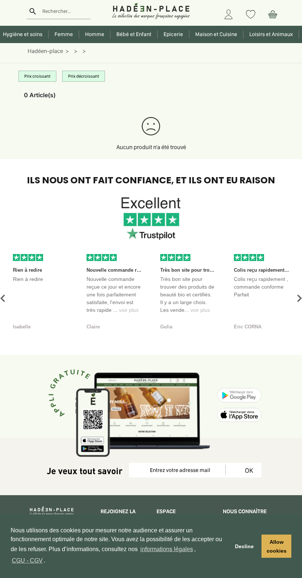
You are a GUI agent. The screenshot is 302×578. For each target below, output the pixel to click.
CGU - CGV (27, 560)
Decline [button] (244, 546)
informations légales (166, 549)
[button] (2, 298)
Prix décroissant (83, 76)
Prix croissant (37, 76)
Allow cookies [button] (277, 546)
